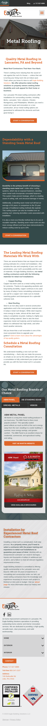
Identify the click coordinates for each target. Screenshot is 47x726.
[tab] (10, 399)
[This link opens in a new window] (5, 3)
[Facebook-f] (4, 614)
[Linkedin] (9, 614)
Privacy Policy (15, 720)
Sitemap (5, 720)
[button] (42, 12)
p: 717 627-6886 (39, 3)
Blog (28, 3)
